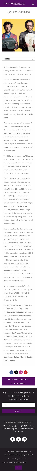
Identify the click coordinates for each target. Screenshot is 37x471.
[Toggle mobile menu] (33, 4)
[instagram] (21, 372)
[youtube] (26, 372)
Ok (18, 467)
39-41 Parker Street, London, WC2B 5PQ (18, 455)
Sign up (18, 411)
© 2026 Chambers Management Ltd (18, 451)
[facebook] (11, 372)
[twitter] (16, 372)
